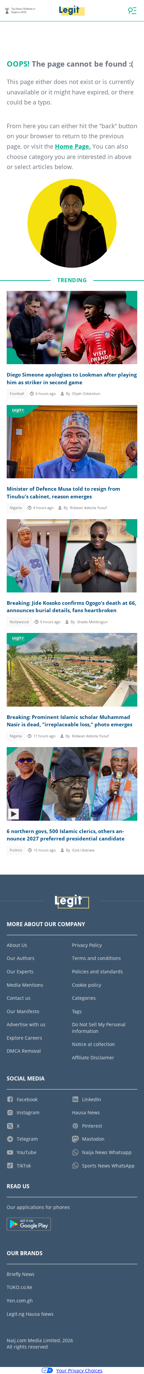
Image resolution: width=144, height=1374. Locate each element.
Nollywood (19, 622)
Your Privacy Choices (79, 1370)
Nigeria (16, 507)
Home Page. (73, 146)
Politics (16, 850)
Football (17, 393)
